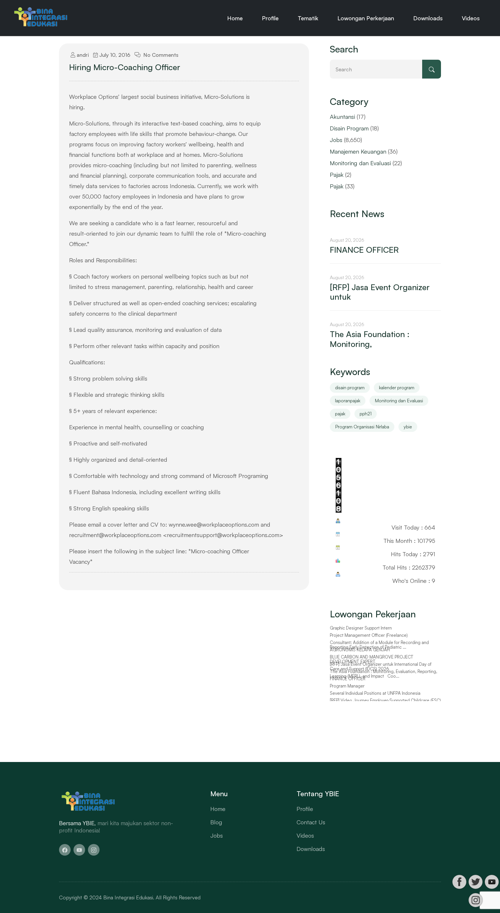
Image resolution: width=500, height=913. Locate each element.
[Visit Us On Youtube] (492, 882)
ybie (408, 427)
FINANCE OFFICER (364, 250)
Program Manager (347, 686)
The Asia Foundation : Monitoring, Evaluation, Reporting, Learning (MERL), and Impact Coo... (383, 674)
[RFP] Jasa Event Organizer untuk (380, 292)
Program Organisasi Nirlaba (362, 427)
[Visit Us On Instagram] (475, 900)
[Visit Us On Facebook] (459, 882)
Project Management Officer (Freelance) (369, 635)
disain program (350, 387)
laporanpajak (347, 400)
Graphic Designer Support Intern (361, 628)
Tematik (308, 18)
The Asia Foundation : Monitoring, (369, 339)
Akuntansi (342, 116)
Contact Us (311, 822)
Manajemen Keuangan (358, 151)
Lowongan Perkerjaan (365, 18)
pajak (340, 414)
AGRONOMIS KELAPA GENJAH (360, 650)
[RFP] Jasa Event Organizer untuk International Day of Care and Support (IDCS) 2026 (380, 667)
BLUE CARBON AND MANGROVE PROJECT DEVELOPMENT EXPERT (371, 659)
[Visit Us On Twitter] (475, 882)
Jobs (336, 139)
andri (82, 55)
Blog (216, 822)
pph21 (366, 414)
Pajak (336, 174)
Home (235, 18)
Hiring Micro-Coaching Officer (124, 67)
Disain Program (349, 128)
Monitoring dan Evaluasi (360, 163)
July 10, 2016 (114, 55)
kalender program (396, 387)
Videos (471, 18)
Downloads (428, 18)
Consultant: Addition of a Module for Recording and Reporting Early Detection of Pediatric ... (379, 645)
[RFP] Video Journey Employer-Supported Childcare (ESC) (385, 700)
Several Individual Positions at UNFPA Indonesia (375, 693)
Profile (270, 18)
